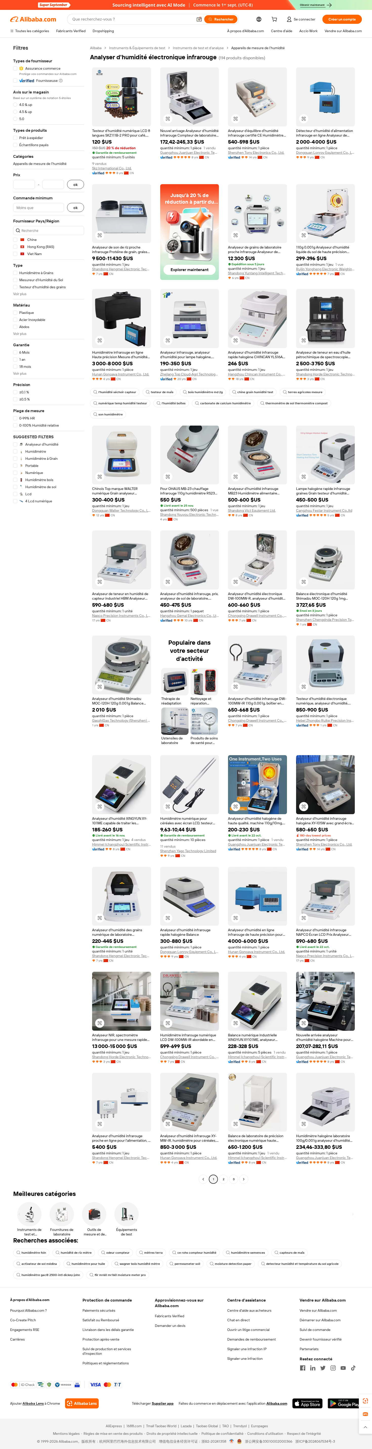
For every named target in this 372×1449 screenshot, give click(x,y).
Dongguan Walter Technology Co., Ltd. (121, 510)
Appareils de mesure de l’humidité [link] (258, 48)
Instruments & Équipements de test (137, 48)
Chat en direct (238, 1320)
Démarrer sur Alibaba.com (320, 1320)
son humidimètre (110, 414)
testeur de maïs (162, 392)
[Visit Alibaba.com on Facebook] (303, 1368)
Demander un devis (170, 1326)
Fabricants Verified (169, 1316)
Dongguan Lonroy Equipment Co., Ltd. (325, 152)
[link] (365, 1400)
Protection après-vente (100, 1339)
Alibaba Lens (33, 1403)
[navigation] (48, 614)
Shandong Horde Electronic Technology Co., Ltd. (325, 374)
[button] (199, 19)
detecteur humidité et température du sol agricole (302, 1264)
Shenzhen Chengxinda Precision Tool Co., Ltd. (325, 620)
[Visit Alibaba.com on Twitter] (323, 1368)
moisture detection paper (233, 1264)
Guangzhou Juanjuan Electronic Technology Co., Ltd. (189, 152)
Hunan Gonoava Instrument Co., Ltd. (120, 374)
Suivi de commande (315, 1330)
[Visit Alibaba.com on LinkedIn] (313, 1368)
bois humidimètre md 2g (205, 392)
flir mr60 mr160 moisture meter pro (120, 1275)
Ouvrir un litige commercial (248, 1330)
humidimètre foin (34, 1252)
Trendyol (240, 1426)
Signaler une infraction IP (247, 1349)
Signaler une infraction (245, 1359)
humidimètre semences (248, 1252)
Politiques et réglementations (105, 1363)
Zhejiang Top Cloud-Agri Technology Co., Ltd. (189, 374)
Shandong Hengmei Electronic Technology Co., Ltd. (121, 269)
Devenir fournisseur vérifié (321, 1339)
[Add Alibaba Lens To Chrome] (82, 1403)
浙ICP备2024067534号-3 (315, 1441)
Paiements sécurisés (98, 1310)
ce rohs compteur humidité (196, 1252)
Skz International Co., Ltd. (112, 168)
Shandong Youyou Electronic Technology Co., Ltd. (189, 514)
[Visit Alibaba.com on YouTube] (343, 1368)
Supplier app (163, 1403)
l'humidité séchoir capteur (117, 392)
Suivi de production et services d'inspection (106, 1351)
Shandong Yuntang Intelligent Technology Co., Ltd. (257, 273)
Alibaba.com (276, 1403)
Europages (259, 1426)
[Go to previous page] (203, 1179)
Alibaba (95, 48)
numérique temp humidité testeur (122, 403)
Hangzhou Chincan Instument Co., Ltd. (257, 374)
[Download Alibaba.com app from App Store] (307, 1403)
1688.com (134, 1426)
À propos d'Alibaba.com (29, 1300)
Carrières (17, 1339)
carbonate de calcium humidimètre (225, 403)
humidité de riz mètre (76, 1252)
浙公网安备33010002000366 (268, 1441)
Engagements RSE (24, 1330)
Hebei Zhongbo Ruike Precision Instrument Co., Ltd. (325, 720)
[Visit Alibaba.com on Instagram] (333, 1368)
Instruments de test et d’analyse (198, 48)
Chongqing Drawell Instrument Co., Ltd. (257, 616)
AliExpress (114, 1426)
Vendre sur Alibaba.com (318, 1310)
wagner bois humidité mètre (140, 1264)
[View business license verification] (231, 1441)
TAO (225, 1426)
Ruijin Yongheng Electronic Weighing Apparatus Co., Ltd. (325, 269)
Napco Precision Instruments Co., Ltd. (121, 616)
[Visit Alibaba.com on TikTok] (353, 1368)
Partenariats (309, 1349)
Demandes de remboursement (251, 1339)
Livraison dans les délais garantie (108, 1330)
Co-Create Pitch (23, 1320)
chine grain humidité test (255, 392)
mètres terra (153, 1252)
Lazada (186, 1426)
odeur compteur (118, 1252)
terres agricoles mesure (305, 392)
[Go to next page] (243, 1179)
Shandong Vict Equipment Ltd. (252, 510)
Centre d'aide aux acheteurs (249, 1310)
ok (75, 184)
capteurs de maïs (292, 1252)
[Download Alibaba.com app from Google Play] (345, 1403)
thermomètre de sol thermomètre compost (296, 403)
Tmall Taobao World (161, 1426)
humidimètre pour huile (88, 1264)
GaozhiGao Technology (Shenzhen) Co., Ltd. (121, 720)
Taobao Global (207, 1426)
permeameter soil (187, 1264)
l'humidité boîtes (173, 403)
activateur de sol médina (39, 1264)
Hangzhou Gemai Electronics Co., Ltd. (189, 616)
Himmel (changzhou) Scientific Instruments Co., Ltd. (121, 844)
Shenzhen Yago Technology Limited (188, 851)
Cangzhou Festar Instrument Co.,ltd (324, 510)
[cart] (275, 20)
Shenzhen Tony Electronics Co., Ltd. (256, 152)
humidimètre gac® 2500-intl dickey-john (51, 1275)
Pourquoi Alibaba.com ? (28, 1310)
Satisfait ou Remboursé (100, 1320)
